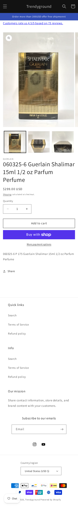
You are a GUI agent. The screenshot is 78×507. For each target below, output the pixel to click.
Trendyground (32, 499)
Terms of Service (18, 324)
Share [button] (11, 271)
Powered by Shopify (50, 499)
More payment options (39, 244)
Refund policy (17, 333)
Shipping (7, 194)
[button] (5, 6)
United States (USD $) (37, 471)
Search (12, 315)
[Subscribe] (61, 429)
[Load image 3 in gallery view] (63, 142)
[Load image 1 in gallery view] (15, 142)
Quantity (8, 201)
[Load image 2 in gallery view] (39, 142)
